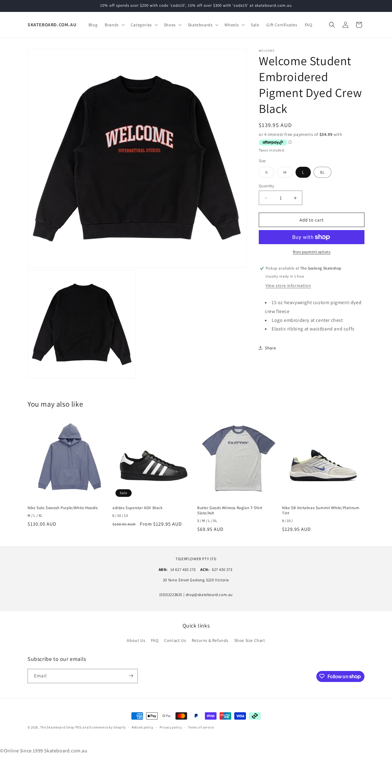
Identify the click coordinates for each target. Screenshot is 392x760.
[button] (114, 24)
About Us (136, 640)
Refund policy (142, 727)
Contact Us (175, 640)
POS (78, 727)
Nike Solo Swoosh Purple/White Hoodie (63, 507)
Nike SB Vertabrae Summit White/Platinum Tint (320, 510)
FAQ (155, 640)
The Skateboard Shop (57, 727)
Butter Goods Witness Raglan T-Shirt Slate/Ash (229, 510)
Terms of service (201, 727)
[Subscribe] (131, 676)
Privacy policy (171, 727)
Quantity (266, 185)
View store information (288, 285)
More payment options (311, 251)
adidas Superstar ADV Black (137, 507)
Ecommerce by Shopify (107, 727)
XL (322, 172)
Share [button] (270, 348)
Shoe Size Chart (249, 640)
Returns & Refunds (210, 640)
